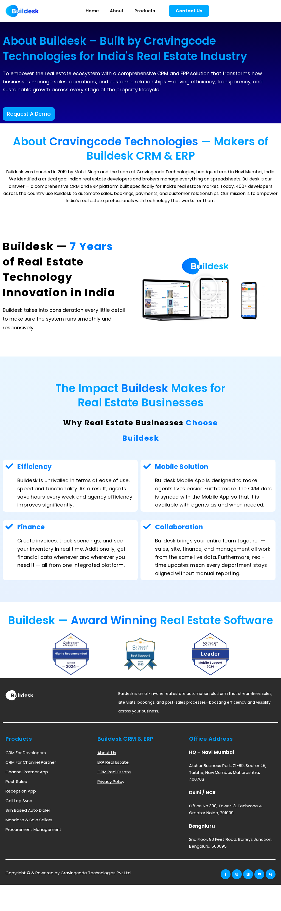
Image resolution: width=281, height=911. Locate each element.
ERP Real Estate (113, 762)
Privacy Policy (110, 781)
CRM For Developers (25, 753)
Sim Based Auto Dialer (27, 810)
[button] (205, 289)
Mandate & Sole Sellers (28, 820)
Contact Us (189, 11)
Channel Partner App (26, 772)
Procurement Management (33, 829)
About (116, 11)
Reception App (20, 791)
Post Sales (16, 781)
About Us (106, 753)
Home (92, 11)
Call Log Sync (18, 801)
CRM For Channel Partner (30, 762)
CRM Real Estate (114, 772)
